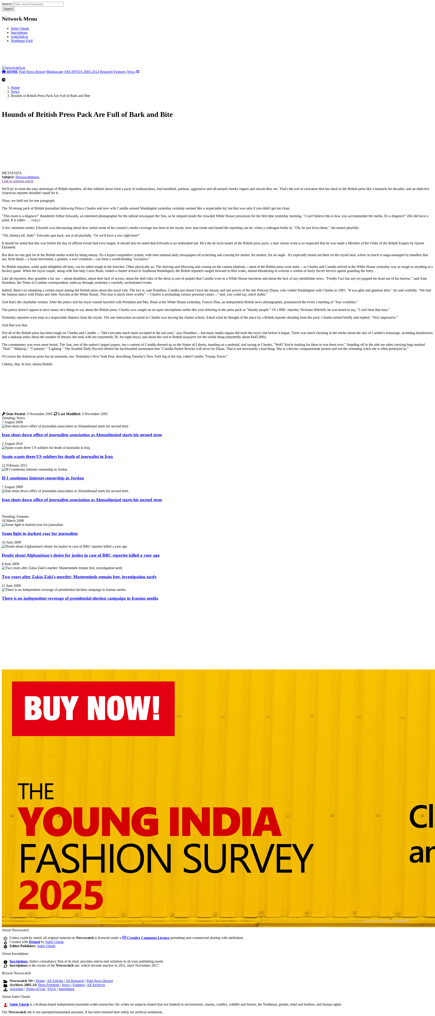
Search (7, 4)
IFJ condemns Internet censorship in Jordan (43, 478)
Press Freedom (48, 985)
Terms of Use (35, 989)
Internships (66, 989)
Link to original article (18, 181)
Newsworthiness (27, 177)
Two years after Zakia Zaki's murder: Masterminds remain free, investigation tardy (79, 576)
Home (15, 87)
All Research (74, 981)
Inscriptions (19, 32)
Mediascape (54, 72)
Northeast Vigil (22, 41)
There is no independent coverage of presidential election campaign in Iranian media (80, 598)
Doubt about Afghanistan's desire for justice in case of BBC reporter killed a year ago (81, 555)
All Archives (96, 985)
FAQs (52, 989)
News (131, 72)
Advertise (16, 989)
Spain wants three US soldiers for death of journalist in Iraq (57, 456)
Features (120, 72)
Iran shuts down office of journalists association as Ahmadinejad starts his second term (82, 434)
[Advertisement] (70, 56)
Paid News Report (32, 72)
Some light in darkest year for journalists (40, 533)
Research (106, 72)
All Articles (55, 981)
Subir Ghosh (20, 28)
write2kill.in (19, 37)
